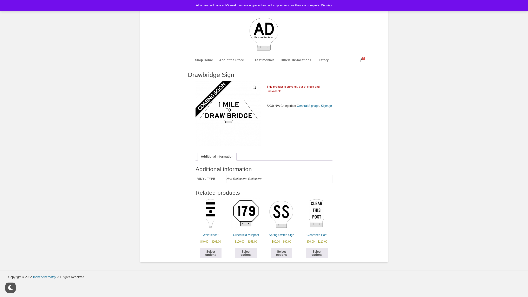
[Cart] (362, 60)
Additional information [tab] (217, 156)
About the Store (231, 60)
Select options (210, 253)
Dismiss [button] (326, 5)
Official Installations (296, 60)
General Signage (308, 105)
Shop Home (204, 60)
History (323, 60)
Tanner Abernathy (44, 277)
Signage (326, 105)
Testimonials (265, 60)
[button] (233, 60)
